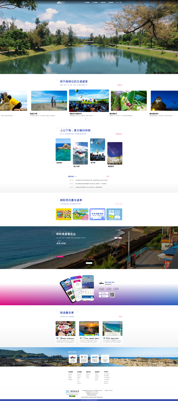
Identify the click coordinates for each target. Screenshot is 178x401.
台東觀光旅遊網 (61, 2)
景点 (78, 379)
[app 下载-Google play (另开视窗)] (103, 293)
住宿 (78, 381)
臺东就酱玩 (107, 375)
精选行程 (87, 375)
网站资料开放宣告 (100, 397)
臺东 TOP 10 (79, 375)
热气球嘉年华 (107, 377)
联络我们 (106, 383)
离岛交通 (96, 379)
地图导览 (78, 377)
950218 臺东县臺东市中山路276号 (72, 394)
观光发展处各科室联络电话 (91, 394)
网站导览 (82, 397)
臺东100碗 (79, 383)
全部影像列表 (88, 263)
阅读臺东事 (70, 379)
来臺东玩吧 (79, 374)
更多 (108, 176)
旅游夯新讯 (70, 377)
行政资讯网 (107, 373)
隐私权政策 (86, 397)
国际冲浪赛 (107, 379)
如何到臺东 (97, 375)
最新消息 (69, 375)
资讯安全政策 (91, 397)
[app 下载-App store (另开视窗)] (103, 296)
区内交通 (96, 377)
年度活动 (119, 85)
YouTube (106, 381)
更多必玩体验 (118, 133)
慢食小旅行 (88, 374)
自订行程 (87, 377)
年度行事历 (70, 374)
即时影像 (96, 374)
